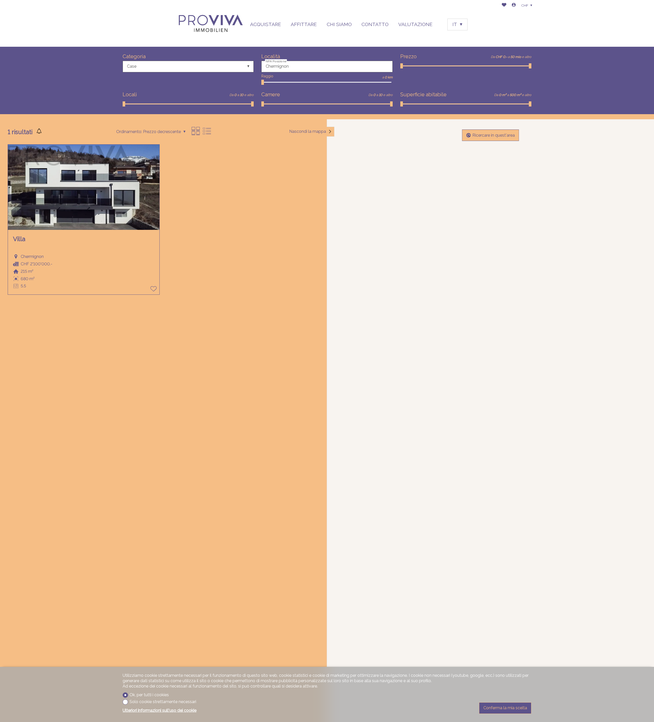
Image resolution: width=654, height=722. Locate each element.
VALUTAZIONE (415, 24)
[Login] (513, 5)
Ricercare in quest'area (493, 135)
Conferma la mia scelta (505, 707)
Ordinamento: (129, 131)
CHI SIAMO (339, 24)
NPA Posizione (276, 61)
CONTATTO (375, 24)
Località (270, 56)
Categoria (134, 56)
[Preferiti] (504, 5)
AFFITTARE (304, 24)
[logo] (211, 23)
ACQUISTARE (265, 24)
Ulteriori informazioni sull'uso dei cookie (159, 710)
